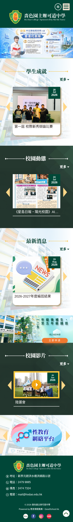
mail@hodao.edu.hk (30, 494)
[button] (8, 107)
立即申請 (55, 340)
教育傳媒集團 (36, 509)
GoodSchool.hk (52, 509)
